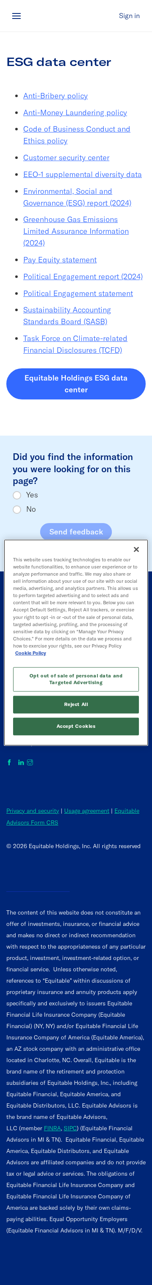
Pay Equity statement (60, 259)
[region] (76, 642)
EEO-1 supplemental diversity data (82, 174)
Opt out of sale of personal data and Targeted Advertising (76, 679)
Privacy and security (32, 810)
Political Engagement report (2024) (83, 276)
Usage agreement (86, 810)
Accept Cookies (76, 726)
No (31, 509)
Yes (32, 495)
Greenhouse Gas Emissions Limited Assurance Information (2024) (76, 231)
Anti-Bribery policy (55, 95)
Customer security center (66, 157)
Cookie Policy (30, 653)
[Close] (136, 549)
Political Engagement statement (78, 293)
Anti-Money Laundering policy (75, 112)
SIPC (70, 1128)
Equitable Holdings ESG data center (85, 383)
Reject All (76, 704)
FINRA (52, 1128)
